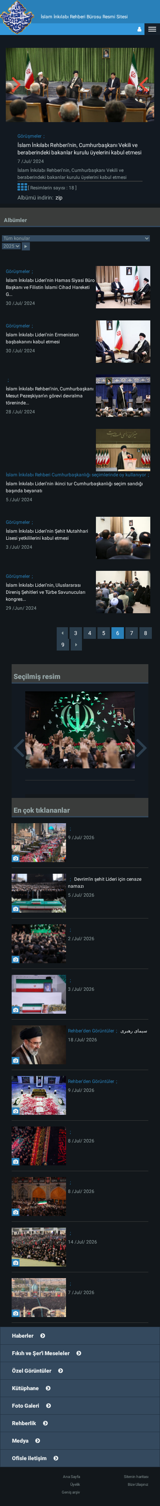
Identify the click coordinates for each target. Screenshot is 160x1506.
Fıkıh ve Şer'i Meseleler (41, 1353)
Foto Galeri (25, 1406)
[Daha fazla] (22, 188)
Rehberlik (24, 1423)
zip (58, 197)
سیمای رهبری (133, 1031)
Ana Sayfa (71, 1477)
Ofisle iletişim (29, 1458)
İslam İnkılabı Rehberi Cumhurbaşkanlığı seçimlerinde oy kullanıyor (76, 475)
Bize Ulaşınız (138, 1484)
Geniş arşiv (71, 1492)
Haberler (22, 1336)
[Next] (76, 645)
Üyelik (75, 1484)
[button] (152, 29)
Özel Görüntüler (31, 1371)
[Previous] (62, 633)
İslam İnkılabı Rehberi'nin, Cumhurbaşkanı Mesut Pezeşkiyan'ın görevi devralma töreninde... (50, 396)
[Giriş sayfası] (139, 29)
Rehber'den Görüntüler (91, 1031)
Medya (20, 1441)
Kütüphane (25, 1388)
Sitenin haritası (136, 1477)
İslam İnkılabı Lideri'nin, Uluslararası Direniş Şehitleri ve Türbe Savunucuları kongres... (45, 592)
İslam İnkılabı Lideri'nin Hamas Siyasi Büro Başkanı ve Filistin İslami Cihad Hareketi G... (50, 287)
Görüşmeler (29, 136)
